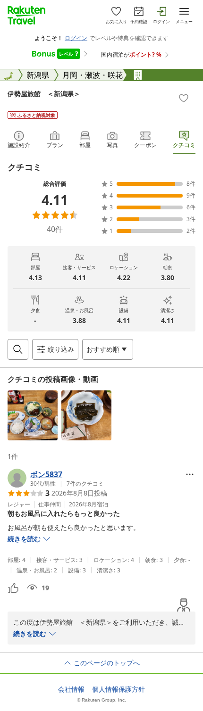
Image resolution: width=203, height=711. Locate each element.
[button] (33, 415)
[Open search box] (18, 349)
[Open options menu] (189, 474)
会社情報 (71, 689)
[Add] (183, 98)
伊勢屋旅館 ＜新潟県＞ (44, 93)
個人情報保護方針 (118, 689)
